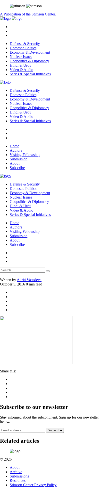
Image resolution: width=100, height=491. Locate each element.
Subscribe (17, 168)
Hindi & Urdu (20, 65)
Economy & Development (30, 52)
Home (14, 146)
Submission (18, 159)
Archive (16, 472)
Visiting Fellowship (25, 155)
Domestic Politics (23, 48)
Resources (17, 480)
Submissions (19, 476)
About (14, 163)
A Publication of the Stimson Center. (28, 14)
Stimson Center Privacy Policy (33, 485)
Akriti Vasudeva (29, 280)
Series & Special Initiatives (30, 74)
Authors (16, 150)
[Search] (48, 271)
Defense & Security (25, 44)
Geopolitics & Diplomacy (29, 61)
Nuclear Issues (21, 57)
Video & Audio (21, 70)
